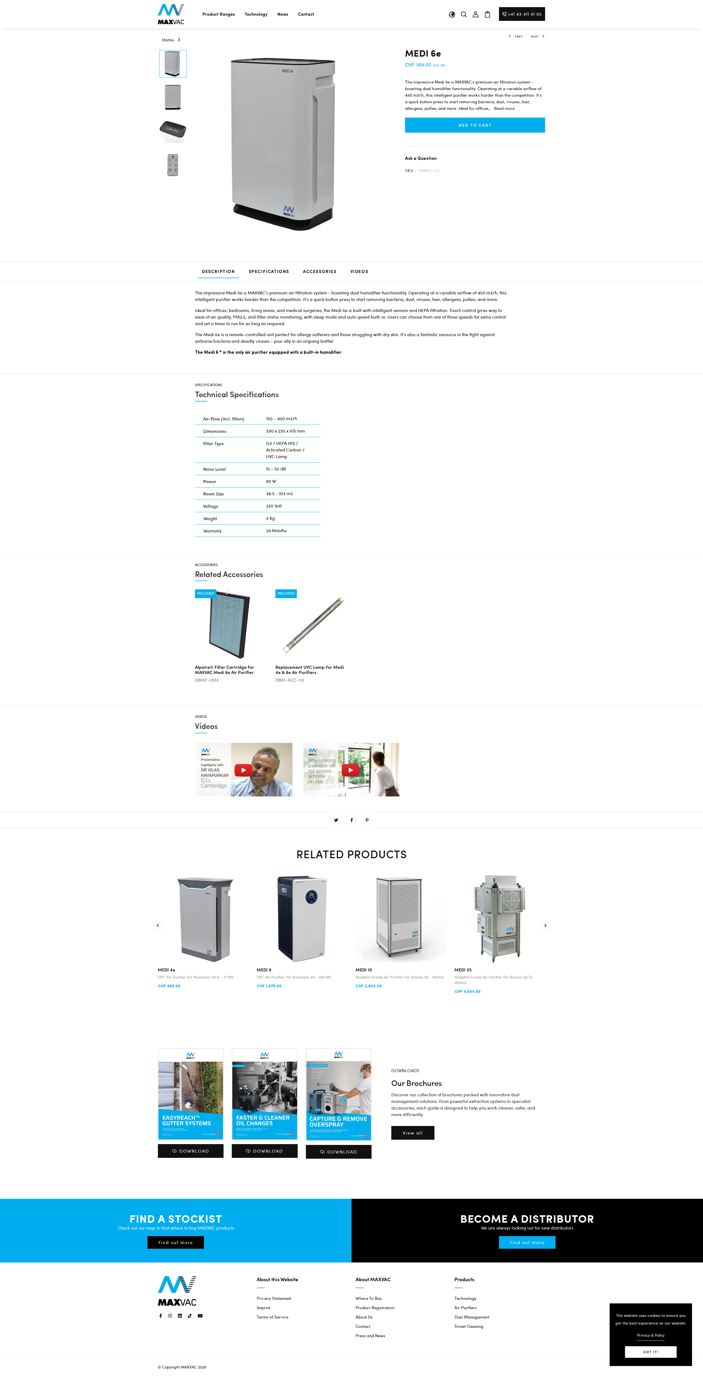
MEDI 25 (463, 969)
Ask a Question (421, 158)
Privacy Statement (274, 1298)
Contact (306, 14)
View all (413, 1133)
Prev (519, 36)
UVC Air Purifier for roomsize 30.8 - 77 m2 (196, 977)
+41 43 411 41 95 (525, 14)
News (282, 14)
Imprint (263, 1307)
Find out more (175, 1242)
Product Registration (375, 1307)
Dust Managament (471, 1317)
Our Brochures (416, 1082)
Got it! (651, 1352)
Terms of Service (272, 1317)
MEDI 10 (364, 969)
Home (168, 40)
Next (535, 36)
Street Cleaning (468, 1326)
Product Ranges (218, 14)
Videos (359, 271)
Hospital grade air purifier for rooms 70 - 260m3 (400, 977)
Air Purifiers (465, 1307)
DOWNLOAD (194, 1151)
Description (218, 271)
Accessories (320, 271)
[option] (173, 64)
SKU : (410, 170)
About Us (364, 1317)
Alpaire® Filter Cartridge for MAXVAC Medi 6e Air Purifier (224, 669)
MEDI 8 (264, 969)
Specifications (269, 271)
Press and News (370, 1335)
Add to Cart (475, 125)
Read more (504, 108)
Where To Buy (369, 1298)
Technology (256, 14)
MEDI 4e (166, 969)
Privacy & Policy (651, 1335)
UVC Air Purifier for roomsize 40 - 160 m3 (294, 977)
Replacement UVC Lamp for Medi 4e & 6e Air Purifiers (309, 669)
